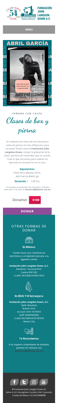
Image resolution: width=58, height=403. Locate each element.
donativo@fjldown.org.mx (38, 189)
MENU (29, 29)
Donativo (20, 199)
